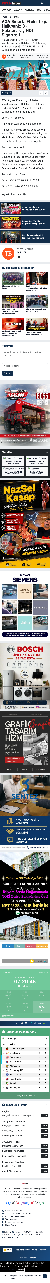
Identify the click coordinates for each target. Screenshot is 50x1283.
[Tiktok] (37, 1203)
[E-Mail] (19, 257)
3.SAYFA (18, 9)
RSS (9, 1250)
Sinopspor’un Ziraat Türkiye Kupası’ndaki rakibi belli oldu (10, 311)
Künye (17, 1232)
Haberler (6, 17)
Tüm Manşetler (11, 1219)
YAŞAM (7, 1237)
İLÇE (39, 9)
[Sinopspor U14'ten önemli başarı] (13, 278)
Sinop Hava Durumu (13, 1211)
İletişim (7, 1232)
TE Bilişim (21, 252)
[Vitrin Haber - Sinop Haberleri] (11, 3)
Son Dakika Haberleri (14, 1222)
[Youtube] (32, 1203)
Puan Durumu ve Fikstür (15, 1216)
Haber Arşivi (10, 1225)
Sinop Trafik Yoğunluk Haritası (18, 1213)
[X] (13, 1203)
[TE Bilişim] (8, 253)
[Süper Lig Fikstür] (46, 1105)
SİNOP (17, 1237)
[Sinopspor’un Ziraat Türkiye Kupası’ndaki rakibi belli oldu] (13, 301)
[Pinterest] (18, 1203)
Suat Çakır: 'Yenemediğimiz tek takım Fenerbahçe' (36, 288)
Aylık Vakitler (9, 1016)
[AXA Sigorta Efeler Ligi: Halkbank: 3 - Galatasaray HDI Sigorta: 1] (25, 75)
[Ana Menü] (46, 3)
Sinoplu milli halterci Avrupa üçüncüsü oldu (35, 333)
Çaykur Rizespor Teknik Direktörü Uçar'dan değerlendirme (11, 333)
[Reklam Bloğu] (25, 415)
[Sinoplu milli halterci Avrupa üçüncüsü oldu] (37, 324)
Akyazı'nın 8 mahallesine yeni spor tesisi (36, 310)
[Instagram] (23, 1203)
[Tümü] (46, 452)
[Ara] (42, 3)
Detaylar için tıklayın (25, 1095)
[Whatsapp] (41, 1203)
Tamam (20, 1269)
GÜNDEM (6, 9)
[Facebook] (8, 1203)
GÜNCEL (29, 9)
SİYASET (28, 1235)
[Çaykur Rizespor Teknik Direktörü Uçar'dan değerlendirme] (13, 323)
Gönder (7, 373)
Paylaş (8, 92)
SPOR (16, 17)
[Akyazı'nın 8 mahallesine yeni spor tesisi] (37, 301)
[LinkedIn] (27, 1203)
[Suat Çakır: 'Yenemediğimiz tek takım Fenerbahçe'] (37, 278)
